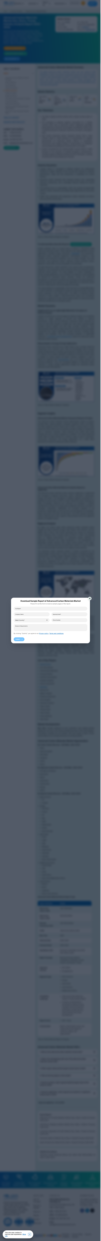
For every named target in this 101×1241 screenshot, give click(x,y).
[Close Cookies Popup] (29, 1234)
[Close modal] (89, 598)
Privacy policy (43, 633)
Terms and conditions (55, 633)
